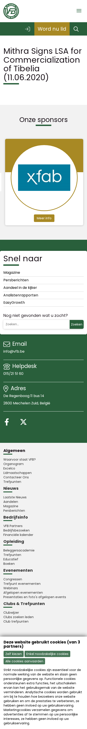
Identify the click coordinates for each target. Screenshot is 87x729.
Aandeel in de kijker (20, 287)
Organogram (13, 464)
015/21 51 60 (13, 373)
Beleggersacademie (19, 550)
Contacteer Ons (16, 477)
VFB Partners (13, 526)
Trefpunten (12, 481)
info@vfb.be (14, 351)
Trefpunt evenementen (22, 583)
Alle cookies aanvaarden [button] (24, 661)
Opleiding (13, 541)
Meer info (45, 218)
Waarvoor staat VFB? (19, 459)
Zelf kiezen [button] (13, 654)
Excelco (9, 468)
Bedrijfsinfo (15, 517)
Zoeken (76, 324)
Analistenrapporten (20, 295)
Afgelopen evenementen (23, 592)
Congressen (12, 579)
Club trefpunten (16, 621)
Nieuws (11, 488)
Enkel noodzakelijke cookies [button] (47, 654)
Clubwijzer (11, 612)
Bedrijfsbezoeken (16, 530)
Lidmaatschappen (17, 473)
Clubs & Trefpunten (24, 603)
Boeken (9, 563)
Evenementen (18, 570)
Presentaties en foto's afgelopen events (34, 597)
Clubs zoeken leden (18, 617)
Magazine (11, 272)
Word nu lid (52, 28)
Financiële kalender (18, 535)
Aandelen (10, 501)
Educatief (10, 559)
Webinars (10, 588)
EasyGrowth (14, 302)
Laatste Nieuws (15, 497)
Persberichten (16, 280)
